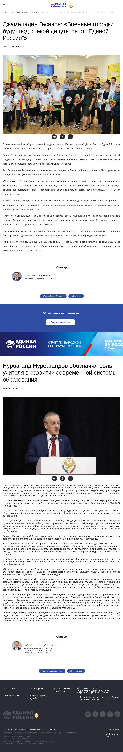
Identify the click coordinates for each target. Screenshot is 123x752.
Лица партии (36, 688)
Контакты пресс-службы (38, 697)
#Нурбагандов (76, 671)
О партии (10, 688)
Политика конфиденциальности (17, 739)
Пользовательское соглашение (16, 736)
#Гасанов (76, 296)
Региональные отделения (61, 689)
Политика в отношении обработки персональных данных (28, 741)
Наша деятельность (20, 12)
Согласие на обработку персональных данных (23, 743)
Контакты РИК (12, 695)
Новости (34, 12)
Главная (6, 12)
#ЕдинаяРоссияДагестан (53, 296)
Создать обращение (60, 322)
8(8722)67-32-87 (93, 691)
